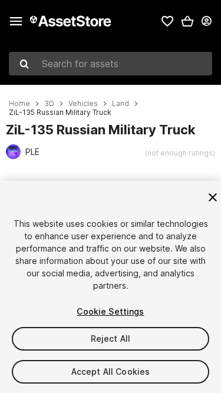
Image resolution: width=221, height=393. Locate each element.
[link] (167, 21)
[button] (187, 21)
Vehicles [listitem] (83, 104)
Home (19, 104)
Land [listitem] (120, 104)
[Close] (213, 197)
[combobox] (110, 63)
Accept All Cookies (110, 371)
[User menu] (206, 21)
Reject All (110, 338)
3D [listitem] (49, 104)
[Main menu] (16, 21)
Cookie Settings (110, 311)
